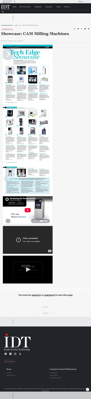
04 (19, 25)
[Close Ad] (87, 389)
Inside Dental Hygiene (55, 377)
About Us (8, 372)
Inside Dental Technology (7, 25)
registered (49, 295)
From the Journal (24, 7)
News (14, 7)
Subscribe (11, 361)
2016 (16, 25)
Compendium (53, 372)
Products (66, 7)
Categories (37, 7)
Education (49, 7)
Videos (58, 7)
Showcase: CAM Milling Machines (30, 25)
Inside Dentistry (53, 375)
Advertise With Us (11, 375)
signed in (36, 295)
